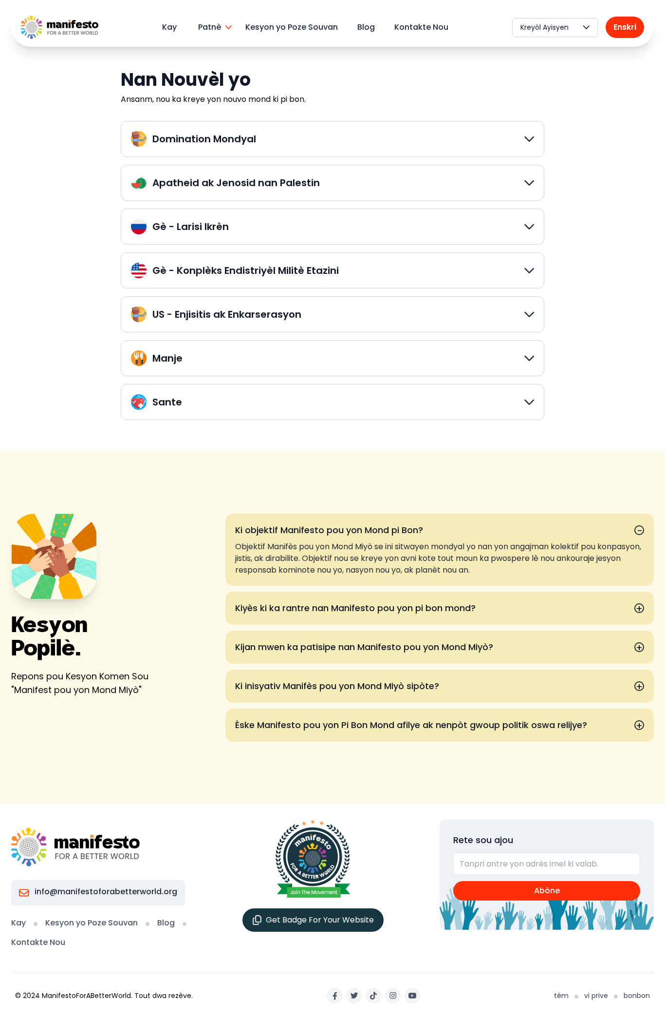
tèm (561, 995)
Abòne (547, 890)
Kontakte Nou (421, 27)
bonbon (637, 995)
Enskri (624, 27)
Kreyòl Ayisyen (544, 27)
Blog (366, 27)
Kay (169, 27)
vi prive (596, 995)
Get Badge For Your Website (320, 919)
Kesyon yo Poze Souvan (291, 27)
